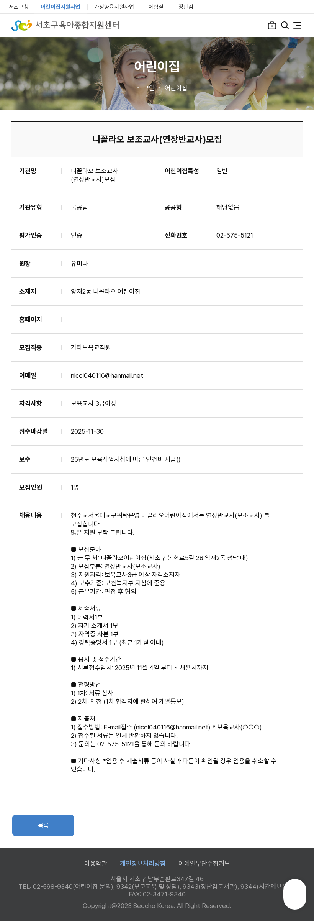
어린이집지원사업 (60, 6)
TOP (295, 898)
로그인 (272, 24)
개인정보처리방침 (143, 863)
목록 (43, 825)
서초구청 (19, 6)
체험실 (156, 6)
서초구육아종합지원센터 (65, 25)
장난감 (185, 6)
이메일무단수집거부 (204, 863)
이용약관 (95, 863)
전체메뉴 (297, 25)
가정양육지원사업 (114, 6)
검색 (285, 25)
